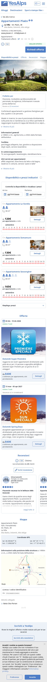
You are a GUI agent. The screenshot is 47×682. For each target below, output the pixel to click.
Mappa (43, 57)
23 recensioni (14, 106)
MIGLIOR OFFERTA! (35, 44)
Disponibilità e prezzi (9, 57)
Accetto (32, 677)
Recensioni (33, 57)
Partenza (28, 190)
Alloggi (4, 10)
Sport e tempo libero (34, 10)
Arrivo (5, 190)
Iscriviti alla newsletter (23, 638)
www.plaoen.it (7, 33)
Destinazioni (16, 10)
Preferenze (14, 677)
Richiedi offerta (35, 49)
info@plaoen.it (20, 33)
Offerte (24, 57)
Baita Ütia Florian (10, 603)
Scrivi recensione (25, 470)
